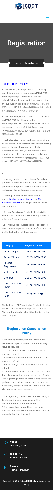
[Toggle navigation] (47, 17)
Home (17, 62)
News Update (28, 484)
